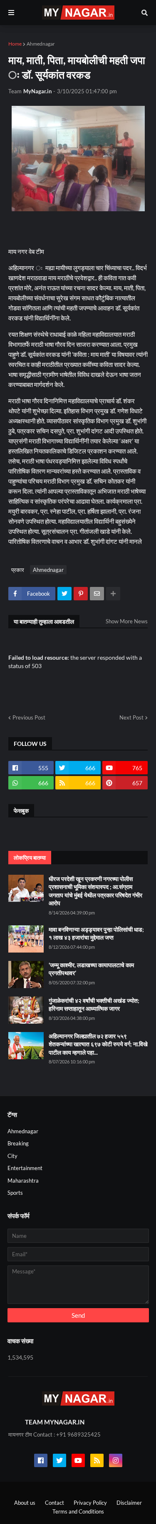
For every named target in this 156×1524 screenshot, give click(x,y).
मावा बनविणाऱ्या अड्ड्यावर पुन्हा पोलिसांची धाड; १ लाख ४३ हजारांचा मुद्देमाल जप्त (96, 933)
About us (24, 1502)
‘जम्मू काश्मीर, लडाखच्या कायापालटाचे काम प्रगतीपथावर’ (91, 969)
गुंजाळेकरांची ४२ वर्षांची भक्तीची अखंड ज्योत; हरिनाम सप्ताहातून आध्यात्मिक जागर (94, 1004)
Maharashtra (23, 1180)
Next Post (131, 717)
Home (15, 44)
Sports (15, 1192)
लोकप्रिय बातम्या (30, 857)
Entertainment (24, 1168)
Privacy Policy (90, 1502)
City (12, 1156)
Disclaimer (129, 1502)
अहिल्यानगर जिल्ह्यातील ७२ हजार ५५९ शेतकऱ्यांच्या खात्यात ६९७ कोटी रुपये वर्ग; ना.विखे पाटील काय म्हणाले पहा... (98, 1044)
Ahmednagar (41, 44)
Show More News (127, 621)
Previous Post (28, 717)
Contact (54, 1502)
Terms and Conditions (78, 1511)
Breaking (18, 1143)
